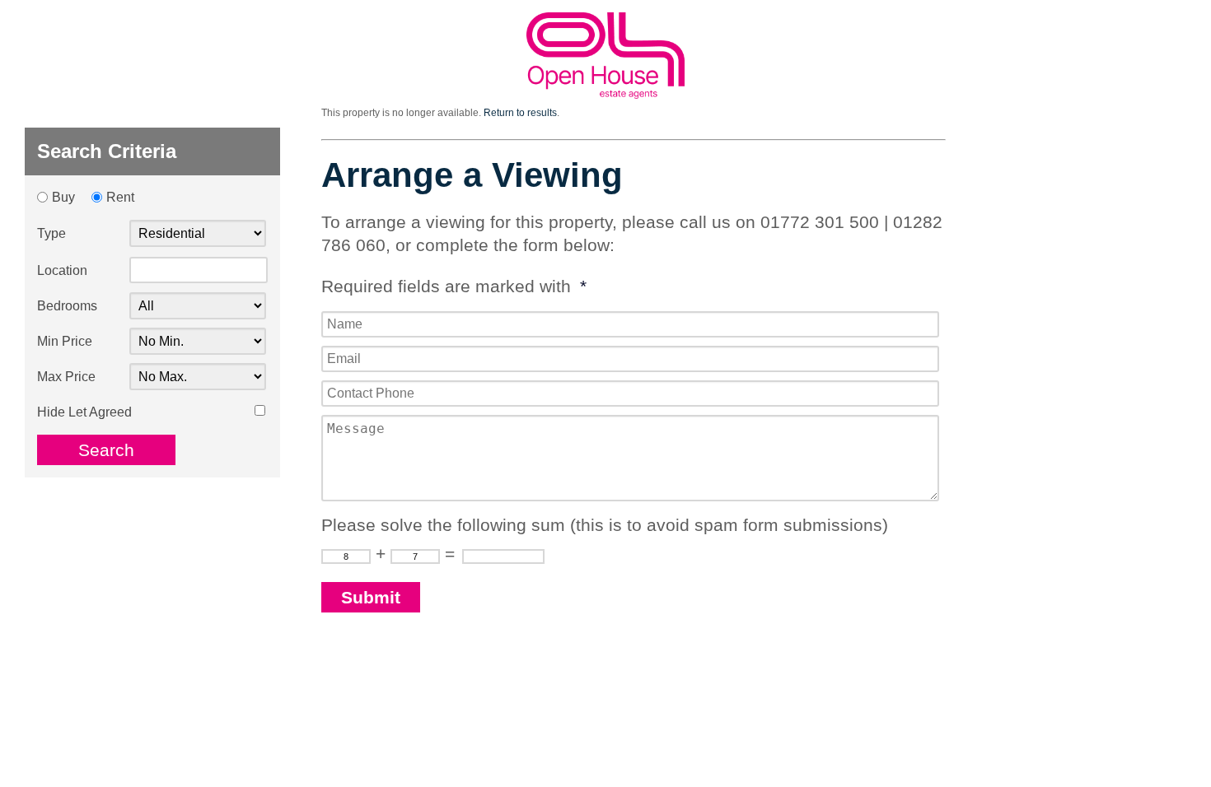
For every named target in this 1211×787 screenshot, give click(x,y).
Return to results (520, 113)
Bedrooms (67, 306)
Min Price (64, 341)
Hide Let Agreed (84, 412)
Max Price (66, 377)
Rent (120, 197)
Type (51, 233)
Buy (63, 197)
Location (62, 270)
